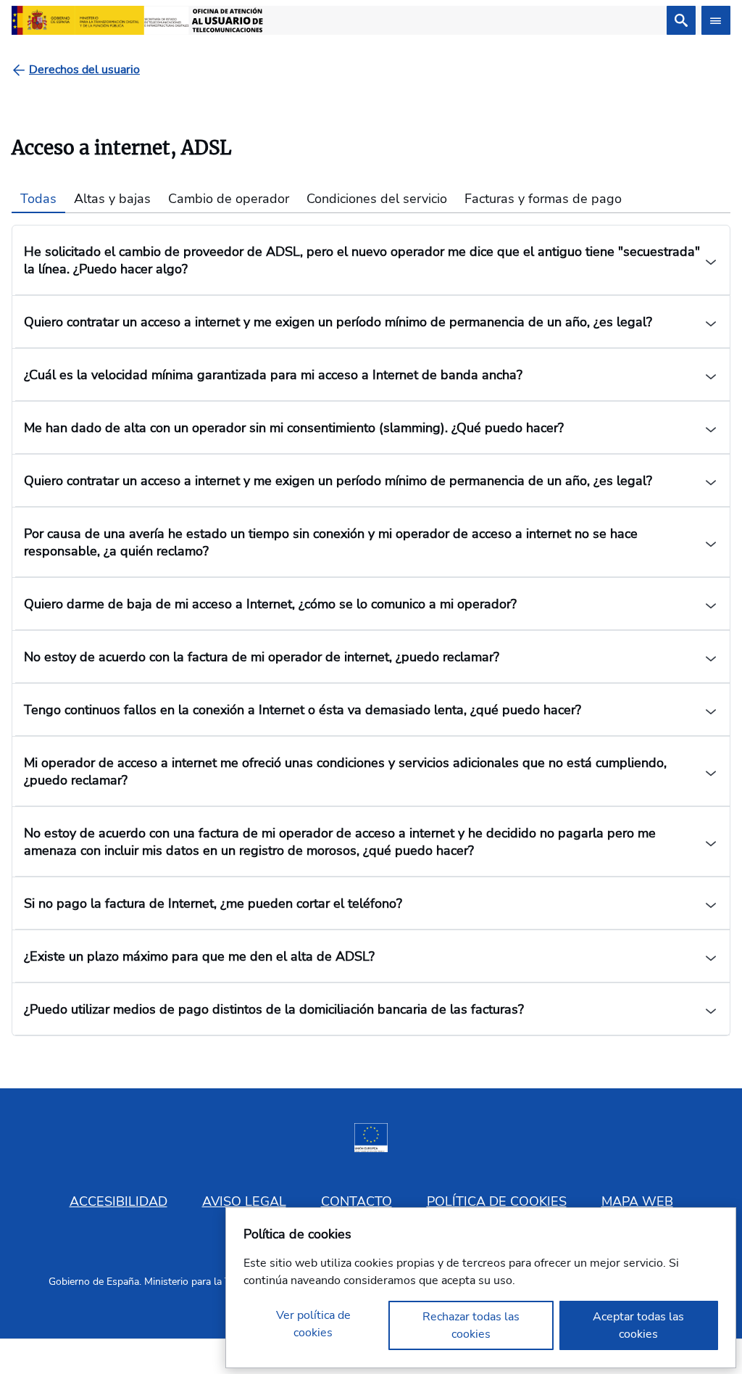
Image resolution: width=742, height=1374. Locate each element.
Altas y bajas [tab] (112, 198)
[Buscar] (681, 20)
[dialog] (480, 1287)
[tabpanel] (371, 630)
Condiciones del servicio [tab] (377, 198)
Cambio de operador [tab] (228, 198)
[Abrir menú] (715, 20)
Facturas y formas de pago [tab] (543, 198)
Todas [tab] (38, 198)
